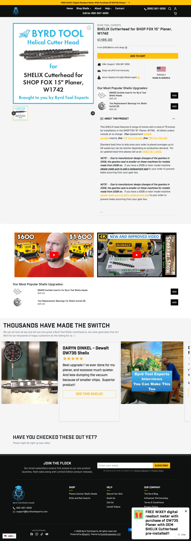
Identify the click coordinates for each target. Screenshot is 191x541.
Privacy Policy (158, 471)
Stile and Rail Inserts (79, 498)
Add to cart (137, 55)
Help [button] (107, 8)
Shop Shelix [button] (82, 8)
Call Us (110, 502)
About (98, 8)
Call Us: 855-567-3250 (95, 13)
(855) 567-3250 (156, 8)
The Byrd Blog (151, 494)
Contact (119, 8)
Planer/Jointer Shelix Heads (83, 494)
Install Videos (113, 507)
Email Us (111, 498)
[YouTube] (46, 534)
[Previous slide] (14, 113)
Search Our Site (115, 494)
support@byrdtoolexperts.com (31, 511)
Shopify (86, 534)
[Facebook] (31, 534)
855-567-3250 (24, 508)
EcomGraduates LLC (110, 534)
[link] (160, 523)
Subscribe (161, 465)
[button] (169, 8)
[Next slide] (93, 113)
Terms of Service (141, 471)
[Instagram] (36, 534)
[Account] (175, 8)
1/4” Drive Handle (132, 138)
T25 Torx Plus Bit (157, 138)
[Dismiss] (186, 511)
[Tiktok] (41, 534)
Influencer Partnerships (156, 498)
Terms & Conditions (154, 502)
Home (70, 8)
